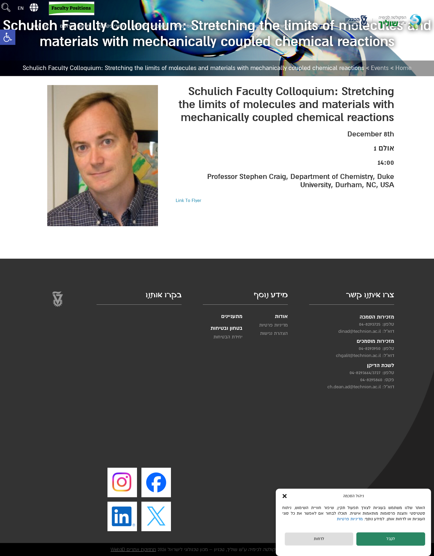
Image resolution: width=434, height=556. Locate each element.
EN (21, 8)
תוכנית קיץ (249, 26)
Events (380, 68)
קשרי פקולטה (110, 26)
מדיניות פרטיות (350, 519)
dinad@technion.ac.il (359, 331)
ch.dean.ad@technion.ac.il (354, 387)
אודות (314, 26)
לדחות (319, 539)
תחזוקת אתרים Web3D (133, 549)
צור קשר (40, 26)
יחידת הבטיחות (227, 337)
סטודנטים (217, 26)
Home (403, 68)
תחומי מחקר (185, 26)
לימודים (282, 26)
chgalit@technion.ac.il (358, 355)
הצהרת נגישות (274, 333)
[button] (7, 37)
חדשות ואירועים (75, 26)
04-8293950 (370, 348)
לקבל (390, 539)
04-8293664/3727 (365, 373)
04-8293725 (370, 324)
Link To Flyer (188, 200)
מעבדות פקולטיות (148, 26)
